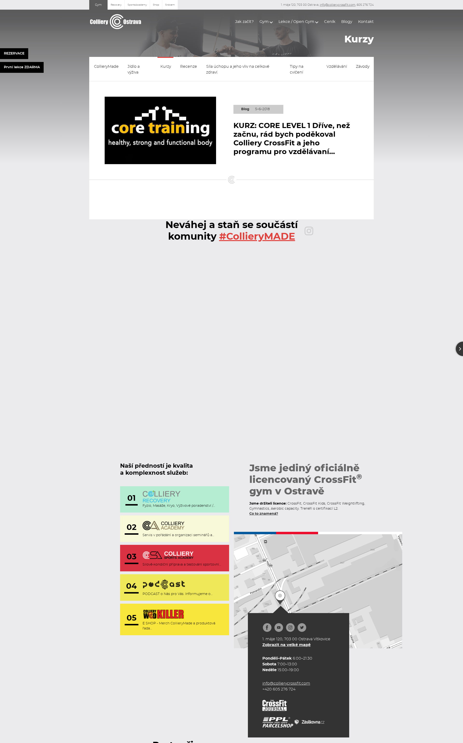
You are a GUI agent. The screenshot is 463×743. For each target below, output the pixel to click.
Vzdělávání (337, 66)
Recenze (188, 66)
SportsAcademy (137, 5)
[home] (115, 21)
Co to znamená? (263, 513)
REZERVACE (14, 53)
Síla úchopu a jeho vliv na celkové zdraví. (237, 69)
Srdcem (170, 5)
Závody (362, 66)
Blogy (346, 22)
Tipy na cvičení (296, 69)
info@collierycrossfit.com (337, 4)
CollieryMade (106, 66)
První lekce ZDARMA (22, 67)
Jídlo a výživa (134, 69)
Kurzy (165, 66)
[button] (266, 22)
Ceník (329, 22)
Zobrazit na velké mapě (286, 645)
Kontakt (366, 22)
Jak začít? (244, 22)
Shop (156, 5)
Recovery (116, 5)
